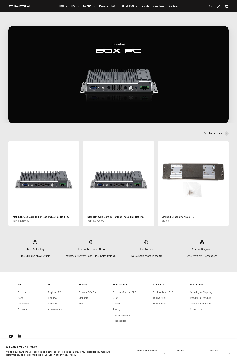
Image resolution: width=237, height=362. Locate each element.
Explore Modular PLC (124, 292)
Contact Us (196, 309)
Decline (214, 350)
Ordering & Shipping (201, 292)
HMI (61, 6)
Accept (180, 350)
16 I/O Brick (159, 298)
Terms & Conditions (201, 303)
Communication (121, 315)
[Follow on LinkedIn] (19, 336)
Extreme (22, 309)
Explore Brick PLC (163, 292)
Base (20, 298)
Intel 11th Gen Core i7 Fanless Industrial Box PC (115, 217)
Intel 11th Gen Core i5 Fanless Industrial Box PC (40, 217)
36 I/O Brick (159, 303)
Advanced (23, 303)
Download (158, 6)
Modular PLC (107, 6)
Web (81, 303)
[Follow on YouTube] (10, 336)
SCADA (87, 6)
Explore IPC (54, 292)
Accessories (55, 309)
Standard (83, 298)
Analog (116, 309)
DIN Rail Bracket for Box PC (178, 217)
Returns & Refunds (200, 298)
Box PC (52, 298)
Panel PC (53, 303)
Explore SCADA (87, 292)
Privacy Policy (68, 355)
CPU (115, 298)
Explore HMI (24, 292)
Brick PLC (128, 6)
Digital (116, 303)
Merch (145, 6)
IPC (73, 6)
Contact (173, 6)
